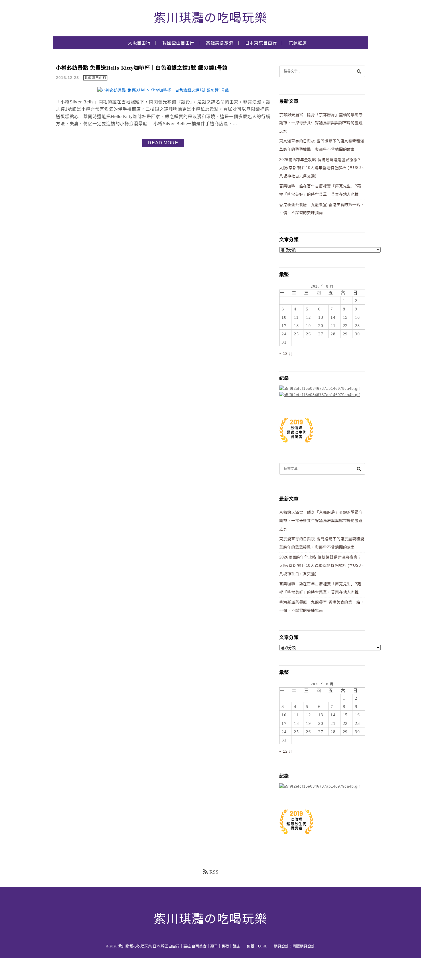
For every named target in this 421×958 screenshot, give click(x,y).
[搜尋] (359, 71)
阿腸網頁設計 (303, 946)
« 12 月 (286, 353)
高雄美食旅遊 (219, 43)
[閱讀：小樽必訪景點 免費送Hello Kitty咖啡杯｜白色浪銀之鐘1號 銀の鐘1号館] (163, 90)
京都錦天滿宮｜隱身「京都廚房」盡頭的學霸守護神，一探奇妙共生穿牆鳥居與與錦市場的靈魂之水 (321, 123)
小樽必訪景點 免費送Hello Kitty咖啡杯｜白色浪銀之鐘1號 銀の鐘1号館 (142, 68)
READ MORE (163, 142)
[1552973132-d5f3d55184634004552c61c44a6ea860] (296, 445)
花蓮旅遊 (298, 43)
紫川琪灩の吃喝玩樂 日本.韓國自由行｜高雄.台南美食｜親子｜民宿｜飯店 (179, 946)
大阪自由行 (139, 43)
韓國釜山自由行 (178, 43)
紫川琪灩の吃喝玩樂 (210, 18)
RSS (214, 872)
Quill (262, 946)
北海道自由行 (95, 78)
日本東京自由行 (261, 43)
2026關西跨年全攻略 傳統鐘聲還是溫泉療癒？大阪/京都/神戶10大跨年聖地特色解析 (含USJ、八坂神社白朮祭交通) (322, 168)
